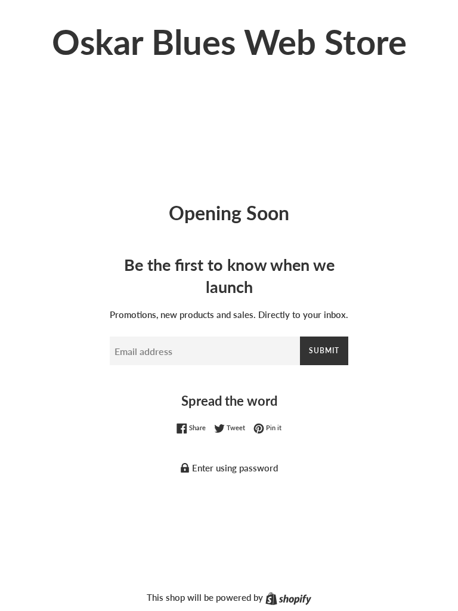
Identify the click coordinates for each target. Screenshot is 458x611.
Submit (324, 350)
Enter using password (234, 467)
